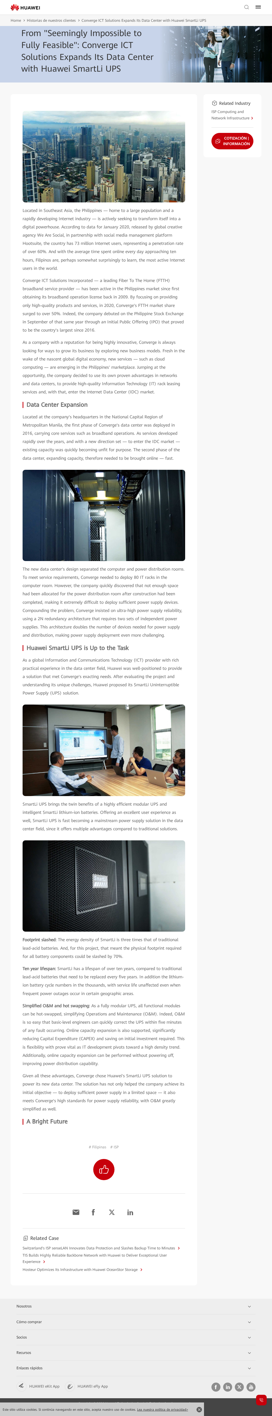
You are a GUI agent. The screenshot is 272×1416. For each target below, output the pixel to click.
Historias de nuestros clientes (51, 20)
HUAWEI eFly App (93, 1386)
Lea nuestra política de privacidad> (162, 1409)
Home (16, 20)
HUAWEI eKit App (44, 1386)
